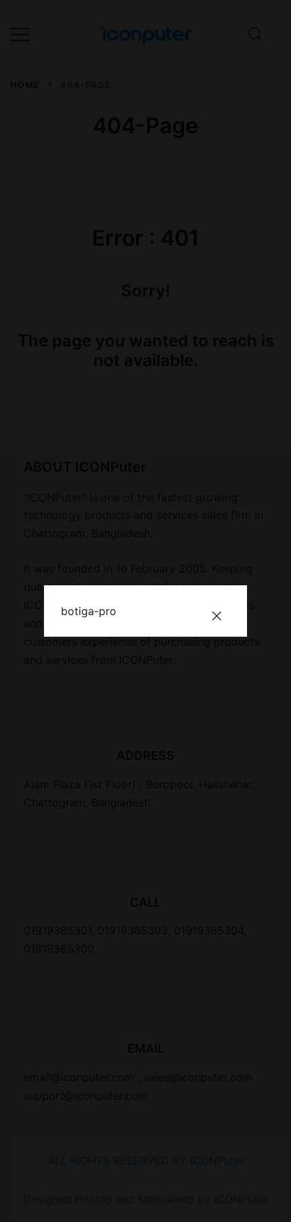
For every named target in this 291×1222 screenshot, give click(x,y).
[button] (216, 616)
